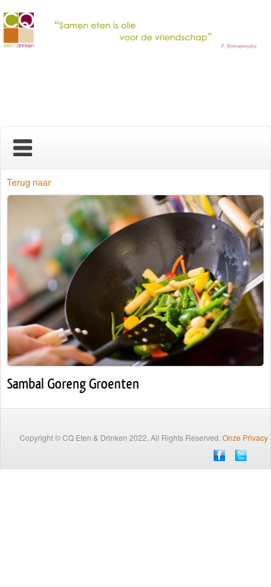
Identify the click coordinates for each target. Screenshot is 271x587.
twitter (240, 455)
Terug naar (29, 182)
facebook (219, 455)
